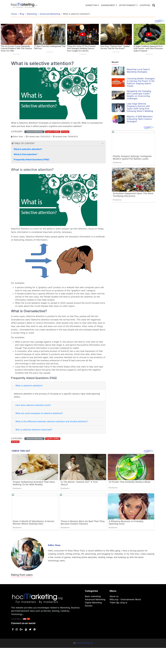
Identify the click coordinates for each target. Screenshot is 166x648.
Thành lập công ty (118, 602)
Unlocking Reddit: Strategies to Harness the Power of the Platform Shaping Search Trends (141, 82)
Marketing (91, 5)
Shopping (145, 5)
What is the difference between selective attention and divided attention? (51, 421)
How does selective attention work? (33, 405)
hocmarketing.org (84, 643)
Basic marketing (93, 596)
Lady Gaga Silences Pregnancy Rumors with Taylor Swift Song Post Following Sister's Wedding (140, 107)
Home (14, 14)
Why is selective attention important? (33, 429)
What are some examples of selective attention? (39, 413)
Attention (65, 132)
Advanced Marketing (50, 14)
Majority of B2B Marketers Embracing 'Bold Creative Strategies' (140, 119)
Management (108, 5)
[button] (102, 143)
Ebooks (88, 605)
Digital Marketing (93, 602)
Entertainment (127, 5)
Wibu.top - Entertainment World (125, 599)
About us (114, 596)
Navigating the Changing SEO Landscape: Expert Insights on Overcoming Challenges (139, 95)
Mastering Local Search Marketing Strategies (138, 70)
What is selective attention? (29, 385)
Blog (22, 14)
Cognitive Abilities (53, 132)
